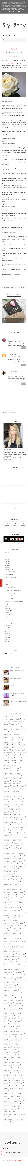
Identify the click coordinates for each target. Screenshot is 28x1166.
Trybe (5, 1088)
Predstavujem (7, 993)
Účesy (5, 1091)
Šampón (6, 1062)
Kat (20, 863)
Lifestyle (11, 902)
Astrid (11, 729)
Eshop (22, 807)
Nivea (5, 954)
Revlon (21, 1011)
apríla (7, 618)
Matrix (11, 918)
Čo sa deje (15, 778)
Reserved (14, 1011)
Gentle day (17, 830)
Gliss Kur (21, 832)
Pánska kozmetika (8, 969)
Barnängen (6, 742)
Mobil (11, 931)
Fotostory (6, 825)
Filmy (19, 819)
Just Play (14, 861)
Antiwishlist (17, 727)
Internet (21, 853)
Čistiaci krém (7, 778)
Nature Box (6, 946)
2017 (6, 631)
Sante (12, 1026)
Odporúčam (7, 962)
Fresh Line (6, 827)
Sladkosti (19, 1036)
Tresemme (6, 1085)
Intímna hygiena (7, 856)
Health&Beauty (7, 843)
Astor (5, 729)
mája (7, 616)
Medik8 (13, 923)
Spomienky (15, 1044)
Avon (5, 732)
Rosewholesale (7, 1018)
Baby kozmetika (7, 734)
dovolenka (6, 799)
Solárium (6, 1042)
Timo (18, 1078)
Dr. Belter (14, 799)
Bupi (18, 755)
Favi (23, 817)
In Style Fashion (7, 850)
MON (5, 936)
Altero (20, 721)
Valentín (20, 1091)
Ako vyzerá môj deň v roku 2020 (13, 590)
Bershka (16, 745)
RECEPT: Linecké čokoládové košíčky (14, 601)
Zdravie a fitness (14, 1116)
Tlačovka (6, 1080)
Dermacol (6, 786)
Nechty (22, 946)
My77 (5, 938)
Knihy (5, 869)
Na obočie (19, 938)
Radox (12, 1005)
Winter (19, 1106)
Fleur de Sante (13, 822)
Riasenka (12, 1013)
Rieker (19, 1013)
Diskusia (12, 788)
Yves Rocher (7, 1111)
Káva (5, 866)
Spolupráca (7, 1044)
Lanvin (5, 894)
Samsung (6, 1026)
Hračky (11, 845)
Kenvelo (11, 866)
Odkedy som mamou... (11, 587)
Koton (5, 876)
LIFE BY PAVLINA (13, 371)
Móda (16, 931)
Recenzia (6, 1008)
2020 (6, 565)
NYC (24, 954)
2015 (6, 635)
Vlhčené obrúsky (14, 1098)
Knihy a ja (8, 584)
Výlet (21, 1101)
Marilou (14, 915)
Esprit (5, 809)
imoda (19, 848)
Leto (5, 900)
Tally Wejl (17, 1065)
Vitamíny (11, 1096)
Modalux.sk (7, 933)
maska (5, 918)
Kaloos (14, 863)
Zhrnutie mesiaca (8, 1119)
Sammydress (19, 1023)
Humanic (6, 848)
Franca (22, 825)
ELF (11, 804)
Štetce (23, 1062)
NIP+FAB (19, 951)
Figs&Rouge (12, 819)
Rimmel (5, 1016)
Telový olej (6, 1073)
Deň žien (14, 781)
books (5, 755)
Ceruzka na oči (7, 768)
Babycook (16, 734)
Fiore (5, 822)
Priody (11, 995)
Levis (11, 900)
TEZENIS (15, 1075)
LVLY (18, 907)
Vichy (5, 1096)
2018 (6, 629)
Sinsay (12, 1036)
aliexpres (14, 721)
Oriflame (6, 964)
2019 (6, 627)
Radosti (6, 1005)
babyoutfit (13, 737)
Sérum (5, 1031)
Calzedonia (6, 760)
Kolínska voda (7, 871)
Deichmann (6, 781)
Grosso (17, 838)
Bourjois (13, 755)
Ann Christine (14, 724)
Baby (22, 732)
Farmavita (6, 814)
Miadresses (20, 923)
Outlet (5, 967)
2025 (6, 555)
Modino (14, 933)
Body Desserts (7, 752)
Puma (5, 1003)
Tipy (23, 1078)
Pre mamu (6, 990)
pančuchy (20, 967)
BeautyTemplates (17, 1160)
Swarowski (12, 1060)
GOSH (15, 835)
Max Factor (6, 920)
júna (7, 614)
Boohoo (22, 752)
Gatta (11, 830)
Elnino (5, 807)
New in (21, 949)
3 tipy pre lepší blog (10, 593)
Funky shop (14, 827)
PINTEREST (23, 525)
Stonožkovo (7, 1054)
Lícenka (16, 900)
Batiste (13, 742)
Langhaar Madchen (18, 892)
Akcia (24, 719)
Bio (22, 745)
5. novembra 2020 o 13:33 (14, 356)
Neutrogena (14, 949)
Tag (5, 1065)
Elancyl (6, 804)
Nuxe (19, 954)
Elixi (16, 804)
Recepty (13, 1008)
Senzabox (20, 1029)
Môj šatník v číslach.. (10, 571)
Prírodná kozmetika (8, 998)
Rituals (17, 1016)
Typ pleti (21, 1088)
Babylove (6, 737)
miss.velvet (12, 354)
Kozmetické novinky (14, 876)
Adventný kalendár (8, 719)
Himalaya (16, 843)
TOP (12, 1080)
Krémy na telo (7, 884)
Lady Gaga (6, 889)
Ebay (21, 799)
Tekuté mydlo (7, 1070)
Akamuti (18, 719)
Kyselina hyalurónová (9, 887)
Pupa (11, 1003)
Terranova (14, 1073)
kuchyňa (15, 884)
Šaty (18, 1062)
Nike (14, 951)
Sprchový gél (16, 1049)
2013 (6, 639)
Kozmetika (6, 879)
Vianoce (12, 1093)
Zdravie (6, 1116)
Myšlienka (11, 938)
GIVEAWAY (6, 832)
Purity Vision (18, 1003)
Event (5, 812)
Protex (5, 1000)
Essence (11, 809)
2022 (6, 561)
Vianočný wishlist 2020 (11, 577)
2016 (6, 633)
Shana (11, 1031)
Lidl (5, 902)
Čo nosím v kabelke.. (10, 598)
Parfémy (17, 969)
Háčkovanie (6, 840)
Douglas (16, 796)
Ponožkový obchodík (9, 987)
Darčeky (22, 778)
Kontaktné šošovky (8, 874)
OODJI (14, 962)
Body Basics (20, 750)
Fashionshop (16, 817)
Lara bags (12, 894)
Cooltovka (22, 770)
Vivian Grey (19, 1096)
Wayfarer (6, 1106)
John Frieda (6, 861)
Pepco (17, 974)
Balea (20, 737)
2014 (6, 637)
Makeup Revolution (15, 910)
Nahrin (5, 941)
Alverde (6, 724)
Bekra (19, 742)
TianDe (21, 1075)
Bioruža (21, 747)
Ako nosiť (6, 721)
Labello (19, 887)
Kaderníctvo (7, 863)
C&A (11, 757)
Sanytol (18, 1026)
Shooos (17, 1031)
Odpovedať (23, 347)
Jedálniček (6, 858)
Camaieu (14, 760)
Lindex (5, 905)
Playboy (12, 980)
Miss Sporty (6, 928)
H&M (23, 838)
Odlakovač (6, 959)
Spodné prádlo (15, 1042)
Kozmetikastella (16, 879)
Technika (15, 1067)
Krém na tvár (17, 881)
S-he (11, 1021)
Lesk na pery (13, 897)
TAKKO (10, 1065)
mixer (5, 931)
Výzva (24, 1104)
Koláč (21, 869)
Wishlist (6, 1109)
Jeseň (20, 858)
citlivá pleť (6, 770)
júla (7, 612)
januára (8, 625)
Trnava (20, 1085)
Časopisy (18, 773)
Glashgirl (14, 832)
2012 (6, 641)
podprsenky (14, 985)
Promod (19, 998)
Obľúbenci (17, 956)
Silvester (6, 1036)
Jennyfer (14, 858)
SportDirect (7, 1047)
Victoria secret (21, 1093)
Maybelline (6, 923)
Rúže (5, 1021)
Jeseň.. (7, 604)
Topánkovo (18, 1080)
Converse (14, 770)
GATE (5, 830)
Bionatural (14, 747)
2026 (6, 552)
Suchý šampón (16, 1054)
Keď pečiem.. (13, 685)
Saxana (5, 1029)
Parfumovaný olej (8, 972)
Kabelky (21, 861)
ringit (12, 1016)
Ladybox (14, 889)
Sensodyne (12, 1029)
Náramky (6, 943)
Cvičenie (11, 773)
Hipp (22, 843)
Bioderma (6, 747)
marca (7, 621)
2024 (6, 557)
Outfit (19, 964)
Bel (5, 745)
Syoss (19, 1060)
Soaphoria (17, 1039)
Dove (22, 796)
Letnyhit (20, 897)
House (5, 845)
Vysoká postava (7, 1104)
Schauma (6, 1034)
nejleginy (6, 949)
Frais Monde (15, 825)
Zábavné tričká (7, 1114)
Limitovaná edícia (21, 902)
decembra (8, 567)
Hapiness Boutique (17, 840)
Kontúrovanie (19, 874)
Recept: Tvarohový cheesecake (17, 670)
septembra (8, 608)
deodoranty (15, 783)
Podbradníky (16, 982)
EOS (17, 807)
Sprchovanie (7, 1049)
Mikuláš (15, 925)
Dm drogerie (7, 791)
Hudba (17, 845)
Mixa (20, 928)
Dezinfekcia (21, 786)
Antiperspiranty (7, 727)
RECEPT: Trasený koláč (15, 678)
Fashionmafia (15, 814)
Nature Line (14, 946)
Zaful (15, 1114)
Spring (15, 1052)
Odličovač (14, 959)
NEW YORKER (6, 951)
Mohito (21, 933)
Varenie (6, 1093)
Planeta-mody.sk (18, 977)
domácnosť (14, 794)
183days (6, 716)
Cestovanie (16, 768)
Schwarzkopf (14, 1034)
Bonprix (15, 752)
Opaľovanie (21, 962)
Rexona (6, 1013)
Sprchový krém (7, 1052)
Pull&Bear (18, 1000)
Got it (18, 12)
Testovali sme (7, 1075)
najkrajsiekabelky (14, 941)
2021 (6, 563)
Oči (23, 956)
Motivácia (14, 48)
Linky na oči (12, 905)
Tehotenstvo (7, 1067)
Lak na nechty (22, 889)
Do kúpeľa (6, 794)
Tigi (13, 1078)
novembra (8, 569)
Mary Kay (21, 915)
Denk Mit (21, 781)
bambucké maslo (18, 739)
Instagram (6, 853)
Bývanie (6, 757)
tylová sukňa (13, 1088)
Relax (20, 1008)
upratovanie (12, 1091)
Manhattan (6, 912)
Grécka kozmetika (8, 838)
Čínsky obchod (7, 776)
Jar (22, 856)
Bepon (10, 745)
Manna (13, 912)
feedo (5, 819)
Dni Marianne (16, 791)
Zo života (6, 1122)
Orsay (13, 964)
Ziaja (17, 1119)
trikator (14, 1085)
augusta (8, 610)
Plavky (5, 980)
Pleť (23, 980)
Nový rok (12, 954)
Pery (22, 974)
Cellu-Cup (6, 765)
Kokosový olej (13, 869)
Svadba (12, 1057)
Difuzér (6, 788)
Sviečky (18, 1057)
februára (8, 623)
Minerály (22, 925)
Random (19, 1005)
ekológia (19, 801)
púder (11, 1000)
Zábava (14, 1111)
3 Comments (5, 282)
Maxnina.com (15, 920)
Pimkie (10, 977)
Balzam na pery (7, 739)
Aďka (9, 339)
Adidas (12, 716)
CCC (18, 763)
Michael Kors (7, 925)
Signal (21, 1034)
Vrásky (15, 1101)
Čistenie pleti (17, 776)
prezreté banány (17, 993)
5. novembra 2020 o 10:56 (14, 341)
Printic (5, 995)
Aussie (17, 729)
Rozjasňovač (17, 1018)
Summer (6, 1057)
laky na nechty (7, 892)
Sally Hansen (17, 1021)
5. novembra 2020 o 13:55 (14, 374)
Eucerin (18, 809)
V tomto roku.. (8, 319)
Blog (13, 750)
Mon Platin (11, 936)
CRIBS (5, 773)
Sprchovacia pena (17, 1047)
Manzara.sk (6, 915)
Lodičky (6, 907)
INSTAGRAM (15, 525)
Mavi (17, 918)
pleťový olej (7, 982)
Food (20, 822)
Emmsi (11, 807)
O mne (10, 956)
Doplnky (22, 794)
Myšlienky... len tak (10, 595)
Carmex (20, 760)
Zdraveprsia (22, 1114)
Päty (5, 974)
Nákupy (23, 941)
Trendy (20, 1083)
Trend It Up (13, 1083)
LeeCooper (20, 894)
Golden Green (7, 835)
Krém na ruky (7, 881)
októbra (8, 606)
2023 (6, 559)
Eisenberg (12, 801)
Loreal (12, 907)
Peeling (11, 974)
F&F (10, 812)
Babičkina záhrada (14, 732)
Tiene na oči (6, 1078)
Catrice (6, 763)
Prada (18, 987)
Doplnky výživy (7, 796)
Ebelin (5, 801)
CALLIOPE (18, 757)
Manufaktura (21, 912)
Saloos (6, 1023)
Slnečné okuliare (8, 1039)
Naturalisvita (14, 943)
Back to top (21, 1162)
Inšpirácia (14, 853)
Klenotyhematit (19, 866)
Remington (6, 1011)
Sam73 (12, 1023)
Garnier (21, 827)
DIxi (18, 788)
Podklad (6, 985)
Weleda (13, 1106)
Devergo (14, 786)
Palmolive (12, 967)
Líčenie (22, 900)
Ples (18, 980)
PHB (5, 977)
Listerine (20, 905)
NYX (5, 956)
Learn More (12, 12)
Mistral (14, 928)
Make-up (6, 910)
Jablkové (16, 856)
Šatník (12, 1062)
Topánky (6, 1083)
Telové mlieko (16, 1070)
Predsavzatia (14, 990)
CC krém (12, 763)
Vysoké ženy (17, 1104)
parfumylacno (19, 972)
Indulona (16, 850)
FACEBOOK (7, 525)
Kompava (16, 871)
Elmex (21, 804)
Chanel (13, 848)
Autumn (23, 729)
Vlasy (5, 1098)
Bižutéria (6, 750)
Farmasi (16, 812)
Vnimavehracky (7, 1101)
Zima (22, 1119)
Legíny (5, 897)
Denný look (7, 783)
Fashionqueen (7, 817)
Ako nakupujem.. (10, 574)
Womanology (14, 1109)
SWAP (5, 1060)
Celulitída (14, 765)
